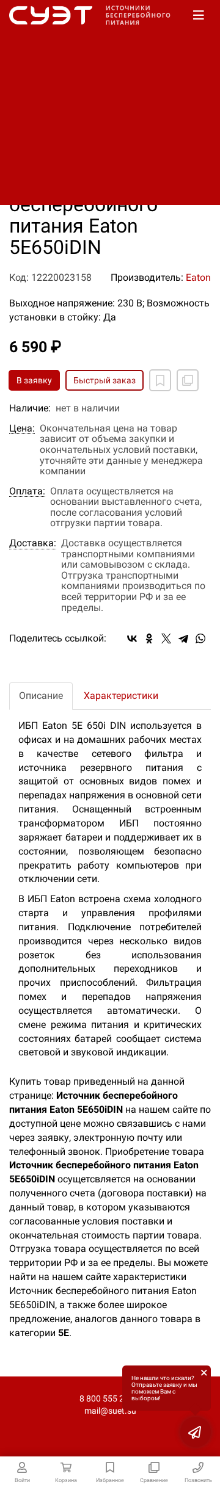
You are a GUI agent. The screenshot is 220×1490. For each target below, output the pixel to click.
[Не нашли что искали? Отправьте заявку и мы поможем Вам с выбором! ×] (195, 1432)
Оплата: (27, 491)
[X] (166, 638)
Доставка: (32, 543)
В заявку (34, 380)
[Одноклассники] (149, 638)
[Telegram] (183, 638)
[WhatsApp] (200, 638)
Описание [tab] (41, 695)
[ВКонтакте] (132, 638)
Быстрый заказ (104, 380)
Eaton (198, 277)
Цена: (22, 428)
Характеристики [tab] (121, 695)
